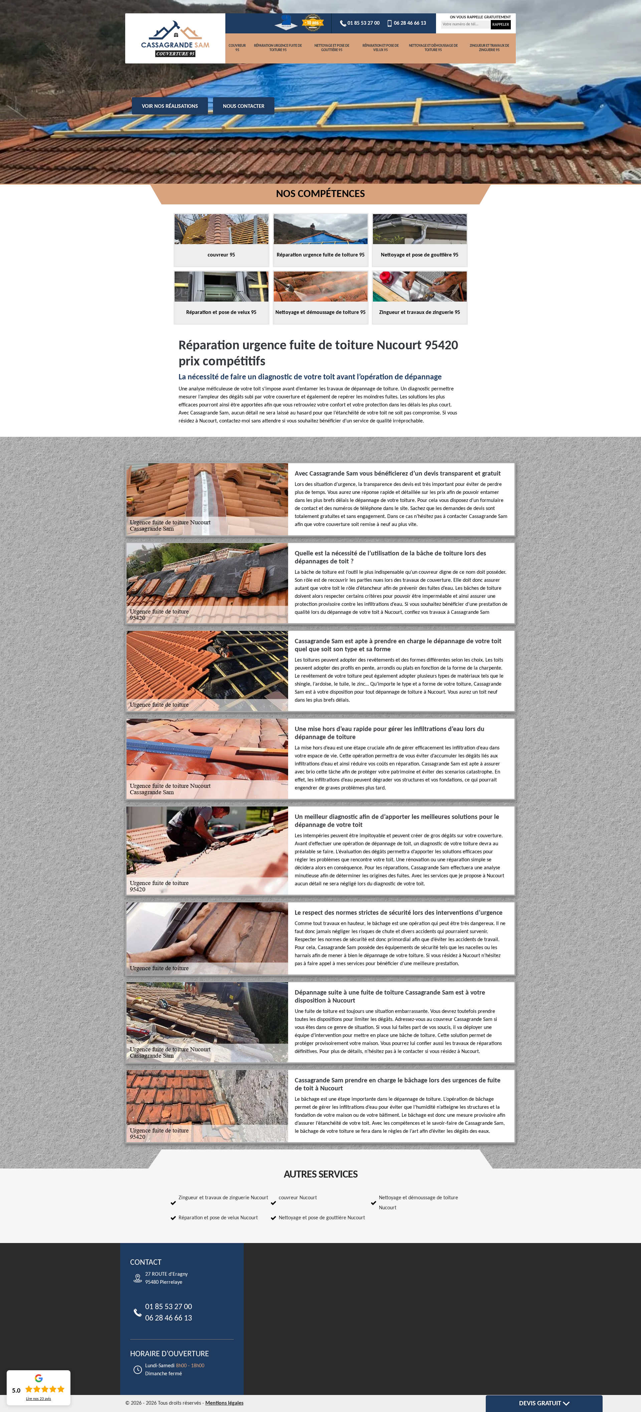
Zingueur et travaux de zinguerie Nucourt (223, 1198)
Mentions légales (224, 1403)
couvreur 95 (237, 48)
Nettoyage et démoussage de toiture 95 (433, 48)
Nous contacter (243, 106)
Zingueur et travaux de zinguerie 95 (489, 48)
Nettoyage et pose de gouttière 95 (331, 48)
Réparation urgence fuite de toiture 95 (278, 48)
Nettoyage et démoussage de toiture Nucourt (418, 1203)
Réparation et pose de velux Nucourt (218, 1218)
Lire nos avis (38, 1399)
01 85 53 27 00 (364, 23)
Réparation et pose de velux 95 (381, 48)
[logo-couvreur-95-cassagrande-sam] (175, 38)
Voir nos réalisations (170, 106)
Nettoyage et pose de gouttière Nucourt (322, 1218)
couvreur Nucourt (298, 1198)
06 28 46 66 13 (410, 23)
